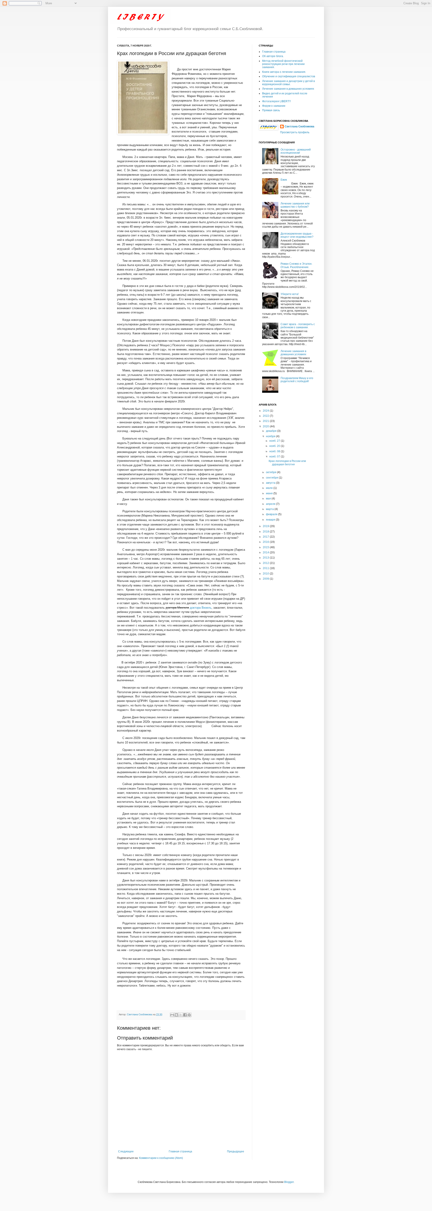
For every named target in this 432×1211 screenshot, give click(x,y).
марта (270, 509)
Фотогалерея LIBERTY (276, 101)
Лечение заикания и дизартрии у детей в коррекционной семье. (288, 83)
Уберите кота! (290, 294)
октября (271, 472)
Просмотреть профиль (294, 132)
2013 (266, 557)
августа (271, 482)
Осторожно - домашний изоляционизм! (296, 151)
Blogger (289, 1182)
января (271, 519)
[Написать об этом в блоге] (176, 1015)
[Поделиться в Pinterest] (189, 1015)
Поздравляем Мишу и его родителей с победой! (297, 380)
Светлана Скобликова (140, 1014)
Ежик (284, 179)
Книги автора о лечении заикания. (284, 71)
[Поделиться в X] (180, 1015)
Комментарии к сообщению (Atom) (161, 1158)
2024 (266, 410)
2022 (266, 415)
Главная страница (180, 1151)
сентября (272, 477)
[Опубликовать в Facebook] (185, 1015)
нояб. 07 (275, 456)
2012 (266, 563)
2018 (266, 531)
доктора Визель (201, 607)
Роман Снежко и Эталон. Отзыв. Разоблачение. (296, 265)
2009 (266, 578)
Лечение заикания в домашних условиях (288, 88)
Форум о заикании (273, 105)
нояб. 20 (275, 446)
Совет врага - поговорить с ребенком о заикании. (298, 326)
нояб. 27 (275, 440)
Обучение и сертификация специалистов (288, 76)
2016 (266, 541)
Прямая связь (271, 110)
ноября (271, 436)
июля (269, 488)
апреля (271, 504)
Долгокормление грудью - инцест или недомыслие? (297, 235)
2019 (266, 526)
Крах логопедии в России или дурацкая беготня (287, 462)
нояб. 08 (275, 451)
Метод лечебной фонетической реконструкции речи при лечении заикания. (283, 64)
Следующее (126, 1151)
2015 (266, 547)
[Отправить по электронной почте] (172, 1015)
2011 (266, 568)
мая (269, 498)
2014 (266, 552)
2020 (266, 426)
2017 (266, 536)
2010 (266, 573)
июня (269, 493)
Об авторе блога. (273, 56)
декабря (271, 430)
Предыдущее (235, 1151)
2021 (266, 421)
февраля (272, 514)
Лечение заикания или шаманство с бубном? (295, 205)
